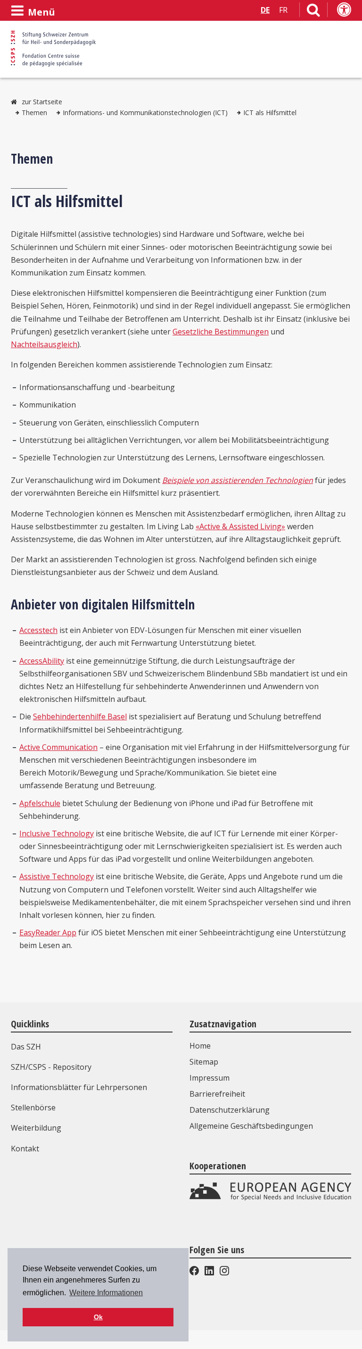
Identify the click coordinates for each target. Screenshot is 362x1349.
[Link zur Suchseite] (313, 12)
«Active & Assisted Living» (240, 526)
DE (265, 10)
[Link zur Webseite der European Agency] (270, 1198)
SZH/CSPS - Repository (51, 1067)
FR (283, 10)
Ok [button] (98, 1317)
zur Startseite (42, 101)
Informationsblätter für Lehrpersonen (79, 1087)
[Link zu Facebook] (195, 1272)
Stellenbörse (33, 1107)
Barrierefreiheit (217, 1094)
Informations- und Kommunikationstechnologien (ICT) (145, 112)
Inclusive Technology (56, 833)
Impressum (209, 1078)
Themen (34, 112)
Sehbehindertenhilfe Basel (80, 716)
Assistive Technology (56, 876)
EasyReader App (47, 932)
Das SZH (26, 1046)
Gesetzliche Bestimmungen (221, 331)
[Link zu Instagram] (223, 1272)
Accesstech (38, 630)
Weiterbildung (36, 1128)
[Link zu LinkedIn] (209, 1272)
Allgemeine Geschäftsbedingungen (251, 1126)
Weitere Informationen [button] (106, 1293)
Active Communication (58, 747)
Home (200, 1046)
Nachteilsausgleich (44, 344)
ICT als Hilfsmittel (269, 112)
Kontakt (25, 1148)
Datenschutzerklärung (229, 1110)
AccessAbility (41, 661)
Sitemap (203, 1062)
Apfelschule (39, 803)
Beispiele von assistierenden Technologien (237, 480)
